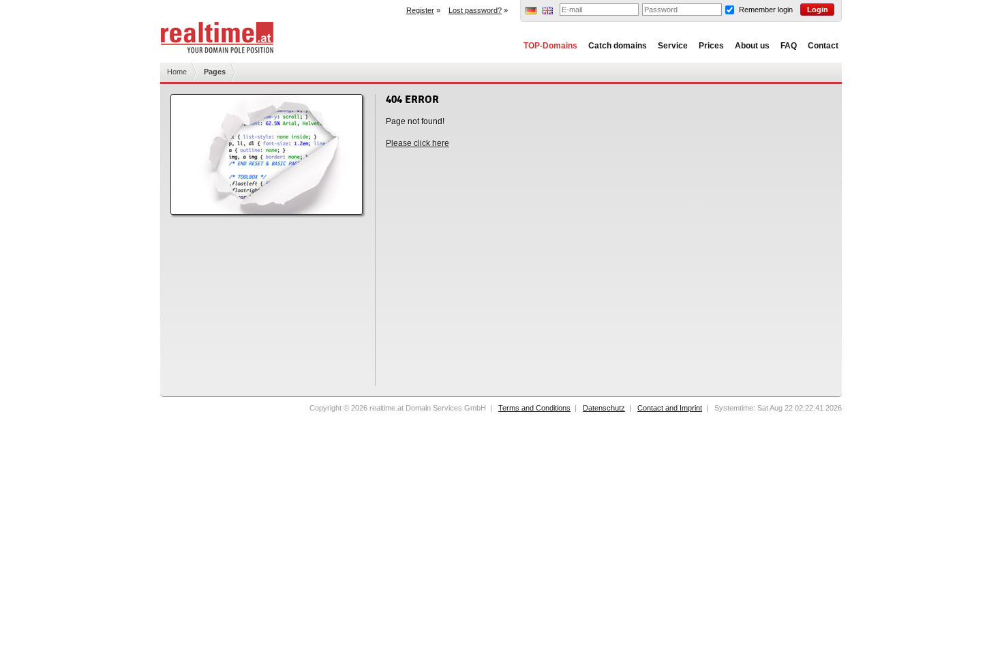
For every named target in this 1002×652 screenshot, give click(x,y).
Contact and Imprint (669, 408)
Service (673, 45)
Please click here (417, 143)
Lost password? (475, 10)
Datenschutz (604, 408)
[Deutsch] (531, 12)
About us (752, 45)
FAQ (788, 45)
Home (177, 72)
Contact (823, 45)
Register (420, 10)
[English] (547, 12)
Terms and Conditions (534, 408)
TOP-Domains (550, 45)
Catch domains (617, 45)
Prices (711, 45)
